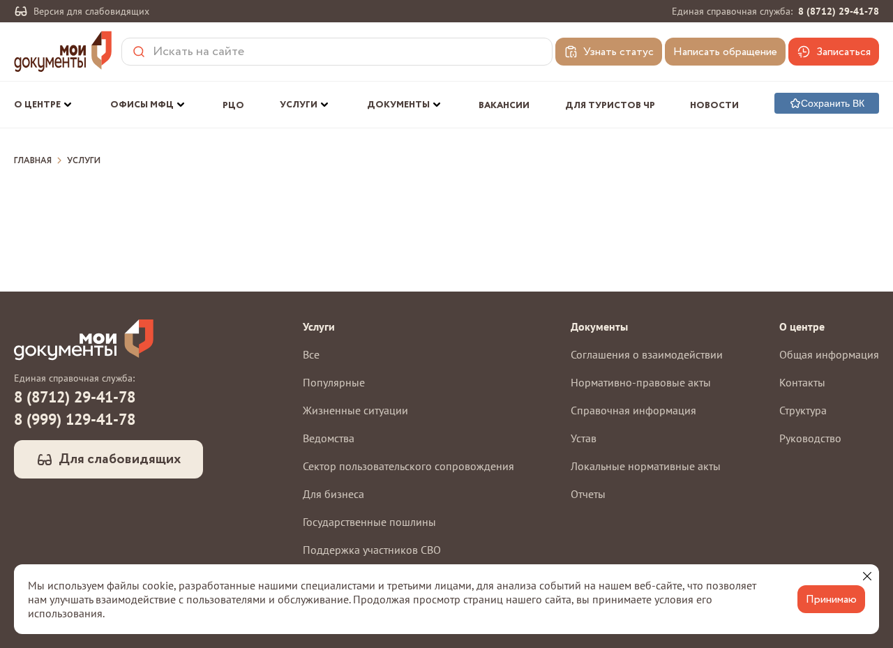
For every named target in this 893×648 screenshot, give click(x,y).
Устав (583, 438)
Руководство (810, 438)
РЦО (233, 105)
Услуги (83, 161)
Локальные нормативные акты (646, 466)
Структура (803, 410)
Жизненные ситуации (355, 410)
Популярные (334, 382)
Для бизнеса (333, 494)
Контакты (802, 382)
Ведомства (328, 438)
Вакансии (504, 105)
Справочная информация (633, 410)
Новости (714, 105)
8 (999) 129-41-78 (74, 419)
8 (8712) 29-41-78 (838, 11)
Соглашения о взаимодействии (647, 354)
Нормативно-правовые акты (641, 382)
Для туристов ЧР (610, 105)
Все (311, 354)
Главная (33, 161)
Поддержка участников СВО (372, 550)
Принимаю (831, 600)
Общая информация (829, 354)
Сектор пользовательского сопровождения (408, 466)
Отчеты (588, 494)
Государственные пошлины (369, 522)
